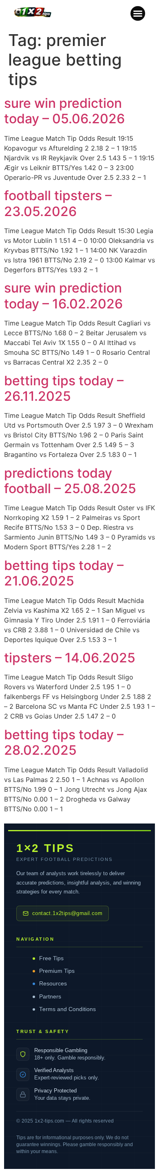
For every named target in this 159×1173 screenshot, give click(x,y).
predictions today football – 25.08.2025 (70, 480)
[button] (137, 13)
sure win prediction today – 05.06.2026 (64, 111)
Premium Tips (57, 971)
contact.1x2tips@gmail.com (67, 913)
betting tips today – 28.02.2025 (64, 742)
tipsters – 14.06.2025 (69, 658)
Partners (50, 997)
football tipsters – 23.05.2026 (58, 203)
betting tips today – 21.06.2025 (64, 573)
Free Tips (51, 958)
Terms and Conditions (67, 1009)
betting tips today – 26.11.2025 (64, 388)
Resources (53, 984)
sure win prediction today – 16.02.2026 (63, 295)
